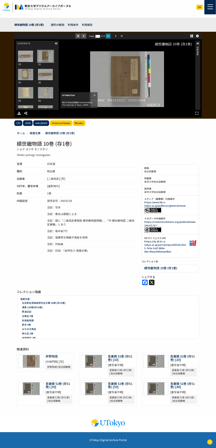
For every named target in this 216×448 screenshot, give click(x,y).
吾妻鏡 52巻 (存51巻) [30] (58, 385)
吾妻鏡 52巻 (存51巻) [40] (182, 385)
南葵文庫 (35, 133)
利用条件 (73, 25)
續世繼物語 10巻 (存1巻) (29, 25)
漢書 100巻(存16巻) (32, 307)
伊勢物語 (52, 356)
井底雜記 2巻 (29, 337)
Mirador (79, 123)
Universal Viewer (61, 123)
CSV (18, 123)
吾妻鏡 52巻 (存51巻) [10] (120, 358)
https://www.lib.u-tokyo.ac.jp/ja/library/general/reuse (165, 204)
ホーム (21, 133)
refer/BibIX (41, 123)
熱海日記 (26, 311)
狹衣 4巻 (26, 324)
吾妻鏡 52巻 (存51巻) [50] (120, 385)
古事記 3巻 (27, 316)
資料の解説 (57, 25)
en (199, 7)
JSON (28, 123)
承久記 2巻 (27, 333)
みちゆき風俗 (29, 329)
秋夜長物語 (28, 320)
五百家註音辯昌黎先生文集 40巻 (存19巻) (43, 303)
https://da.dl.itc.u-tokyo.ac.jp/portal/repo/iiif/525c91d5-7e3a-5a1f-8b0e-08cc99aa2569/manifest (165, 246)
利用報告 (87, 25)
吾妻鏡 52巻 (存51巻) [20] (182, 358)
